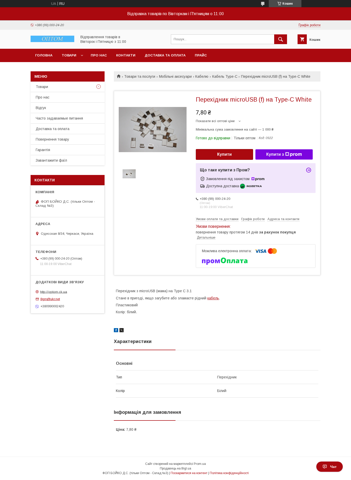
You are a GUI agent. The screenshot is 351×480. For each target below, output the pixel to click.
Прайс (201, 55)
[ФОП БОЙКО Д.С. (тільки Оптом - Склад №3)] (52, 41)
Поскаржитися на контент (189, 473)
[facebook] (116, 331)
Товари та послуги (139, 76)
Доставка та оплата (165, 55)
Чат (333, 467)
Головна (43, 55)
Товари (69, 55)
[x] (121, 331)
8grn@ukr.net (50, 299)
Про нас (99, 55)
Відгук (41, 108)
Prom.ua (200, 464)
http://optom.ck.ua (53, 291)
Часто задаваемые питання (59, 118)
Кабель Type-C (224, 76)
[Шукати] (280, 39)
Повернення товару (52, 139)
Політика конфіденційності (229, 473)
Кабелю (201, 76)
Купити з (275, 154)
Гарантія (43, 150)
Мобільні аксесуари (175, 76)
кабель (213, 298)
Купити (224, 154)
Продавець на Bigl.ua (175, 468)
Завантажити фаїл (51, 160)
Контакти (125, 55)
